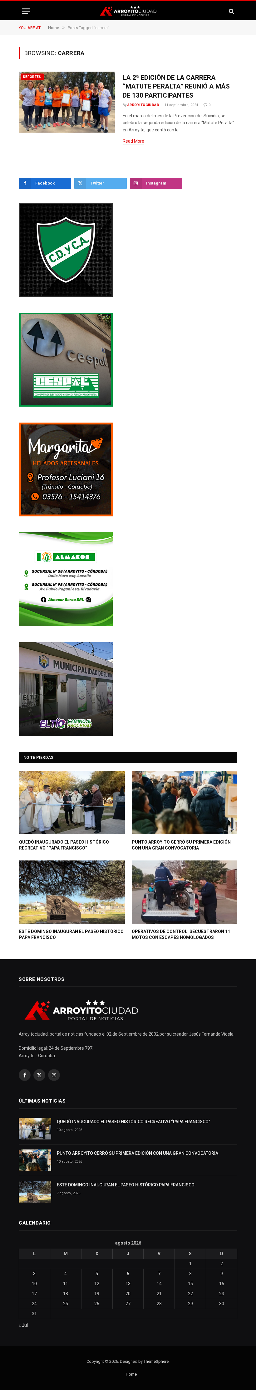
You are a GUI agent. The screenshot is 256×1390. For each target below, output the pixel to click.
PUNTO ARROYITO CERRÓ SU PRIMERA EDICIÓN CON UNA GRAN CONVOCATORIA (181, 845)
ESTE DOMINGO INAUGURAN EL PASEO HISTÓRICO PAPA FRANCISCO (71, 934)
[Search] (231, 11)
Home (131, 1374)
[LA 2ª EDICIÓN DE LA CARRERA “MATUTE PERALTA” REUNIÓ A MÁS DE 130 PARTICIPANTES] (67, 102)
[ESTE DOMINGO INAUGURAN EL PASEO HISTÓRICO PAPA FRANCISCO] (72, 891)
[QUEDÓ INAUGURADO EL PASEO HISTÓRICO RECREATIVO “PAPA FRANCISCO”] (72, 802)
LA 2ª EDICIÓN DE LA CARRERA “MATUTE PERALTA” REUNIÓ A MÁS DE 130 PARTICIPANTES (176, 86)
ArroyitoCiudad (143, 105)
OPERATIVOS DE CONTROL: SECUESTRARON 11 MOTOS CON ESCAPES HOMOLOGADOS (181, 934)
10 (34, 1283)
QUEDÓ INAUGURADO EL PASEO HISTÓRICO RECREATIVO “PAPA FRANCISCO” (64, 845)
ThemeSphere (156, 1361)
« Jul (23, 1325)
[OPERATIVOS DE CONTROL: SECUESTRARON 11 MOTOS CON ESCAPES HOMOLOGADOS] (185, 891)
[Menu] (26, 11)
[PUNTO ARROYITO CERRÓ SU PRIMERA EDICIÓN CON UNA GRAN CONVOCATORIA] (185, 802)
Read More (133, 141)
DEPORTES (32, 77)
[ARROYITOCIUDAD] (128, 11)
